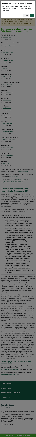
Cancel (26, 15)
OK (32, 15)
